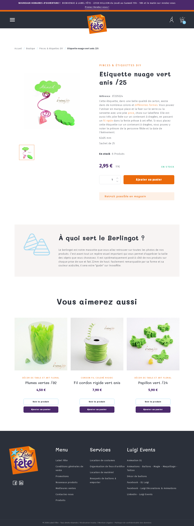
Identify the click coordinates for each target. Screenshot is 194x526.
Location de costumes (102, 460)
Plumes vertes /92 (41, 382)
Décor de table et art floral (40, 378)
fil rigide (108, 120)
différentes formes (146, 105)
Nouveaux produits (67, 482)
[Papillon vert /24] (153, 344)
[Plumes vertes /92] (41, 344)
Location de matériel (102, 472)
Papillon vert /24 (153, 382)
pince (131, 113)
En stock (105, 153)
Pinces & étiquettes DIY (120, 65)
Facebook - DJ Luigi (138, 482)
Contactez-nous (65, 494)
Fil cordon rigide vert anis (97, 382)
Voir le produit (41, 402)
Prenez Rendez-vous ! (97, 7)
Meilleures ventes (66, 488)
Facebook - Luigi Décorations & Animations (151, 488)
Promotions (62, 476)
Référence (105, 96)
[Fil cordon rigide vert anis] (97, 344)
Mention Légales (105, 523)
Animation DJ (134, 460)
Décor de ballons (137, 476)
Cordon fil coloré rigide (97, 378)
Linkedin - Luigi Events (140, 494)
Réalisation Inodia (88, 523)
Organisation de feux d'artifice (107, 466)
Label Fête (62, 460)
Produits (60, 500)
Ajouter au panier (149, 179)
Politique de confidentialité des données (133, 523)
